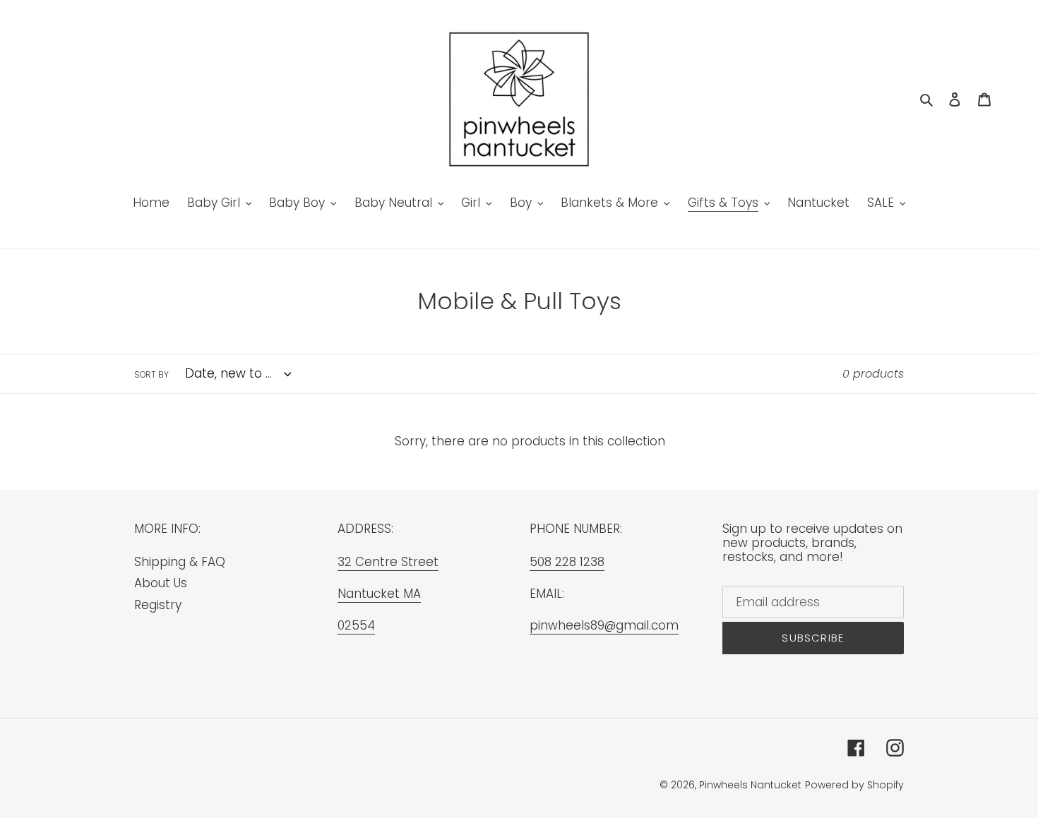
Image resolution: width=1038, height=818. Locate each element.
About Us (160, 583)
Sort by (151, 374)
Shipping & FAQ (179, 561)
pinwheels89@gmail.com (604, 625)
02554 (356, 625)
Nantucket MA (379, 593)
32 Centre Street (388, 561)
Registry (157, 604)
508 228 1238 (567, 561)
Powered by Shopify (854, 785)
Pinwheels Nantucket (750, 785)
